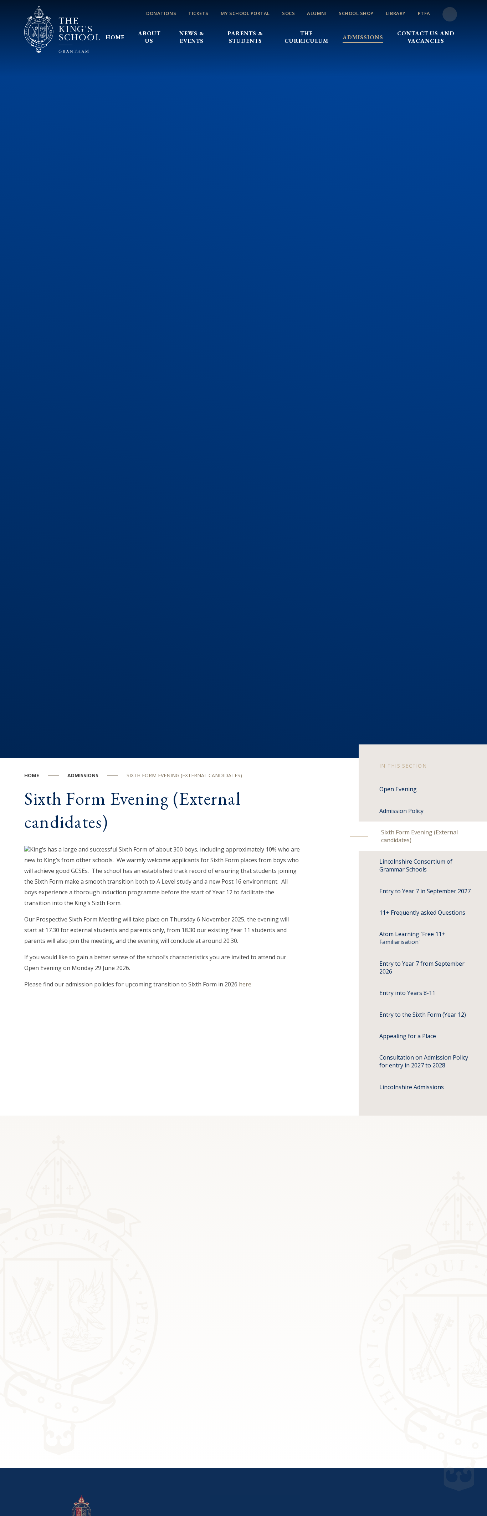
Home (31, 775)
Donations (161, 13)
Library (396, 13)
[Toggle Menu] (281, 24)
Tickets (198, 13)
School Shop (356, 13)
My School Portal (245, 13)
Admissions (82, 775)
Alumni (317, 13)
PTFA (424, 13)
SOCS (288, 13)
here (245, 984)
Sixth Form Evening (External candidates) (184, 775)
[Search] (449, 14)
